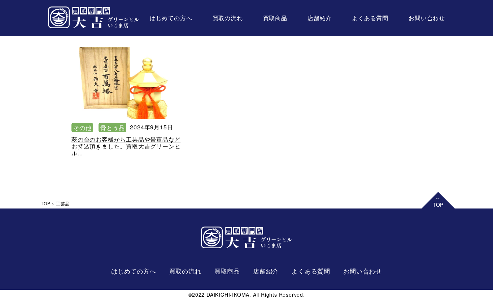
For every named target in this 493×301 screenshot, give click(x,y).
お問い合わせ (427, 18)
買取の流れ (228, 18)
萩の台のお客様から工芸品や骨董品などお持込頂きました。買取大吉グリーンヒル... (125, 146)
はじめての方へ (171, 18)
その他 (82, 128)
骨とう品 (112, 128)
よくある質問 (370, 18)
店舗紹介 (319, 18)
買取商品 (275, 18)
